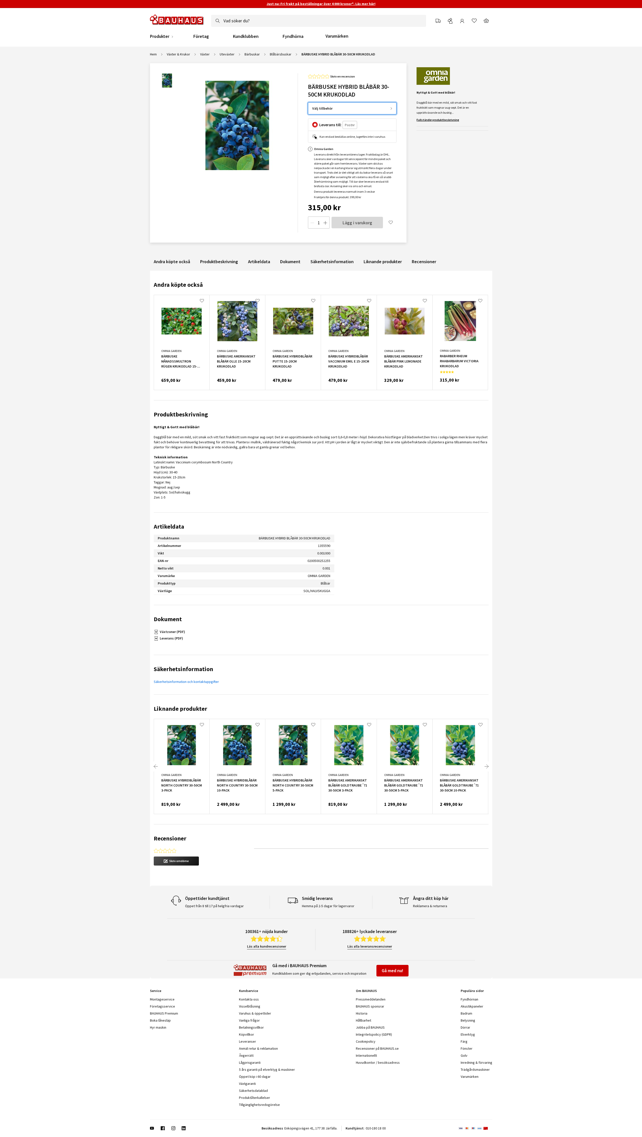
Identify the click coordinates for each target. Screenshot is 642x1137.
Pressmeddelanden (370, 999)
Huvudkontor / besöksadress (378, 1062)
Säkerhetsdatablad (253, 1090)
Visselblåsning (249, 1006)
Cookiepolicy (365, 1041)
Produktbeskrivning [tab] (181, 414)
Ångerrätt (246, 1055)
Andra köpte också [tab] (178, 285)
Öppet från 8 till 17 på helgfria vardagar (214, 906)
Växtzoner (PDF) (172, 631)
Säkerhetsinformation (332, 261)
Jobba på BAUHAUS (370, 1027)
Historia (361, 1013)
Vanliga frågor (249, 1020)
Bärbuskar (252, 54)
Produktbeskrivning (219, 261)
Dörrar (465, 1027)
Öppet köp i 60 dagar (255, 1076)
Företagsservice (162, 1006)
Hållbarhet (363, 1020)
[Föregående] (155, 766)
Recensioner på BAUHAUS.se (377, 1048)
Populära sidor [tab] (472, 990)
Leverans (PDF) (171, 638)
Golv (464, 1055)
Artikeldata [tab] (169, 526)
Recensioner (424, 261)
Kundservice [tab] (248, 990)
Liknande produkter (383, 261)
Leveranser (247, 1041)
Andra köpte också (172, 261)
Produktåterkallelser (254, 1097)
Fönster (466, 1048)
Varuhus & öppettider (255, 1013)
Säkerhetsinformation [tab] (183, 669)
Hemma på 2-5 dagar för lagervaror (328, 906)
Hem (153, 54)
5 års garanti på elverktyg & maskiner (267, 1069)
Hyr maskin (158, 1027)
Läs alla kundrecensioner (266, 946)
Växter (205, 54)
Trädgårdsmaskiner (475, 1069)
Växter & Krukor (178, 54)
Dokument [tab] (168, 619)
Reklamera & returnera (430, 906)
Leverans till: (330, 124)
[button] (176, 861)
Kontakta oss (249, 999)
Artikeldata (259, 261)
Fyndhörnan (469, 999)
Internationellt (366, 1055)
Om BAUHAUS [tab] (366, 990)
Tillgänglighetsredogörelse (259, 1104)
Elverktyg (468, 1034)
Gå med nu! (392, 970)
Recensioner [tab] (170, 838)
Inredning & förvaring (476, 1062)
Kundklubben (246, 36)
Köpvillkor (246, 1034)
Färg (464, 1041)
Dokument (290, 261)
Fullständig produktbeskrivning (438, 120)
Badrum (466, 1013)
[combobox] (318, 21)
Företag (201, 36)
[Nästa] (486, 766)
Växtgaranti (247, 1083)
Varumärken (337, 36)
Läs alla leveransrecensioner (369, 946)
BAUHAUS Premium (164, 1013)
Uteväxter (227, 54)
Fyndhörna (293, 36)
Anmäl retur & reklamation (258, 1048)
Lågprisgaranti (250, 1062)
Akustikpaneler (472, 1006)
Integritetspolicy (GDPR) (374, 1034)
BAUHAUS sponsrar (370, 1006)
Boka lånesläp (160, 1020)
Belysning (468, 1020)
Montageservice (162, 999)
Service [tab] (155, 990)
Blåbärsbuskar (280, 54)
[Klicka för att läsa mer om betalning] (475, 1128)
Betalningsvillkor (251, 1027)
